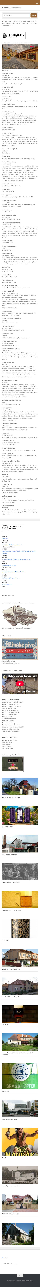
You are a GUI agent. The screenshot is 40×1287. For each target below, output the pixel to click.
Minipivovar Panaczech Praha (10, 725)
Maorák (4, 1158)
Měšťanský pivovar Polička (9, 740)
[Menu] (37, 2)
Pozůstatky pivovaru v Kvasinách (11, 1186)
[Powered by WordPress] (14, 1280)
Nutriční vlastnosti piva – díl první (11, 910)
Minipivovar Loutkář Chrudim (10, 710)
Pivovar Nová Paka (7, 748)
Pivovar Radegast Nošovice (10, 1119)
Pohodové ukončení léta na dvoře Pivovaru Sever (16, 559)
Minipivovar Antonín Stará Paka (11, 797)
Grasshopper (5, 1091)
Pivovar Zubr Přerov (7, 742)
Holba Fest (5, 538)
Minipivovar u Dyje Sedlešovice (11, 969)
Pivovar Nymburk (7, 744)
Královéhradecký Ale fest (9, 565)
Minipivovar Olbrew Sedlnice (10, 704)
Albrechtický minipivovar (9, 718)
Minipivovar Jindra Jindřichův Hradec (12, 702)
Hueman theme (29, 1280)
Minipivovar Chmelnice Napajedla (11, 706)
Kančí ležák (5, 940)
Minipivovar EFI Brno (8, 721)
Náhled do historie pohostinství (11, 882)
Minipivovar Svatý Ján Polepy (10, 1214)
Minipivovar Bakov (7, 716)
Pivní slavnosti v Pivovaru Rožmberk (12, 545)
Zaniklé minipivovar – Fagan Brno (11, 997)
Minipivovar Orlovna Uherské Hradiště (13, 727)
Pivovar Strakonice (7, 746)
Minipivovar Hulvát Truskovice (10, 729)
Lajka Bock (5, 1025)
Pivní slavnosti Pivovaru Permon (11, 578)
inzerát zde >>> (6, 70)
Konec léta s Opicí (7, 584)
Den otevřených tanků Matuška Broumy (13, 572)
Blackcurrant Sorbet (7, 827)
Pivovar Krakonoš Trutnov (9, 854)
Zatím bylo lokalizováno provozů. (17, 628)
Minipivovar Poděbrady (8, 723)
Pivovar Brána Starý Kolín (9, 708)
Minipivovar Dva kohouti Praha (10, 712)
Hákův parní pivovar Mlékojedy (11, 731)
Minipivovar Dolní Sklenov (9, 714)
